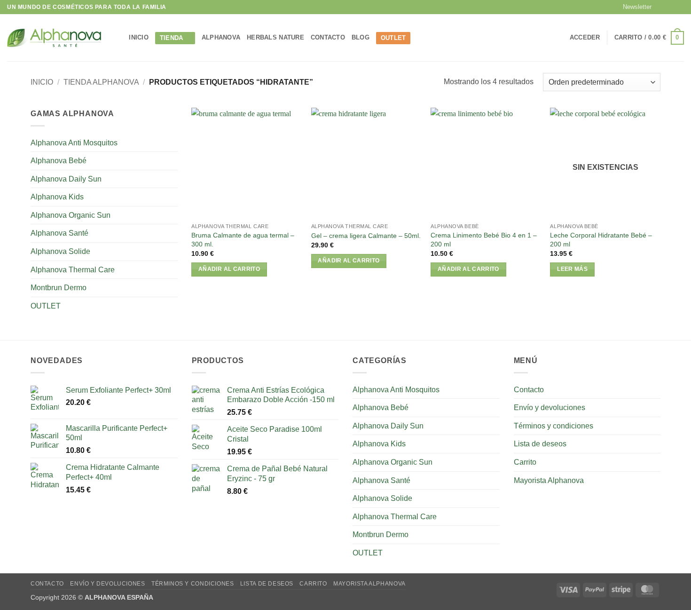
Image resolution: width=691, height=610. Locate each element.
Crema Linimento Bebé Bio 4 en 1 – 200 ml (484, 239)
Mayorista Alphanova (549, 480)
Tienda (171, 37)
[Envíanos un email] (679, 7)
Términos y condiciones (553, 426)
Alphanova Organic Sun (70, 215)
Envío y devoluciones (549, 408)
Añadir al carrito (229, 269)
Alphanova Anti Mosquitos (74, 143)
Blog (360, 37)
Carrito (525, 462)
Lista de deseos (540, 444)
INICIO (139, 37)
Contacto (328, 37)
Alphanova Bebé (58, 161)
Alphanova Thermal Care (73, 270)
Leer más (572, 269)
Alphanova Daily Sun (66, 179)
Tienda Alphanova (101, 82)
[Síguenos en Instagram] (670, 7)
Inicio (42, 82)
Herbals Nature (275, 37)
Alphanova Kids (57, 197)
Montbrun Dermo (58, 288)
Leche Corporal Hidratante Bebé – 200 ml (601, 239)
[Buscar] (118, 38)
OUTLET (393, 37)
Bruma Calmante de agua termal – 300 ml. (242, 239)
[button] (633, 7)
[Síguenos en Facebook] (661, 7)
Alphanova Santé (59, 233)
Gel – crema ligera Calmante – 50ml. (366, 235)
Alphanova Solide (60, 251)
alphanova (221, 37)
